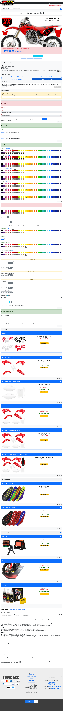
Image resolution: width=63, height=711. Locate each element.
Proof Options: (5, 93)
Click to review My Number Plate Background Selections (14, 51)
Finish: (2, 135)
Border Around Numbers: (6, 242)
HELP (55, 3)
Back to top (60, 121)
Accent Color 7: (4, 188)
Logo (3, 262)
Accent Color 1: (5, 148)
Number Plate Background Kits (16, 10)
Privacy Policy (31, 680)
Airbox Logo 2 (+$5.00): (5, 286)
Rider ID (24, 3)
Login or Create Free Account (55, 5)
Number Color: (5, 228)
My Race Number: (4, 217)
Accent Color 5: (4, 175)
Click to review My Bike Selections (9, 50)
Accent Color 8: (5, 194)
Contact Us (36, 1)
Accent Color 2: (5, 155)
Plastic (29, 3)
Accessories (40, 3)
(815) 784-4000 (50, 686)
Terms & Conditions (31, 682)
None (11, 262)
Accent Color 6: (6, 181)
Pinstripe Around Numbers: (7, 250)
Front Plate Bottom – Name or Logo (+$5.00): (9, 265)
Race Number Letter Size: (5, 222)
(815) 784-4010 (58, 686)
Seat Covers (34, 3)
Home (31, 1)
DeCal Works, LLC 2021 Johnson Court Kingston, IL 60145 (52, 683)
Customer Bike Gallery (52, 1)
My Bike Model (3, 114)
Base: (2, 129)
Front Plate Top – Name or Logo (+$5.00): (8, 261)
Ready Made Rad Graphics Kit (16, 79)
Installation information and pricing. (9, 637)
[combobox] (31, 238)
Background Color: (5, 208)
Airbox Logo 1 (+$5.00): (5, 281)
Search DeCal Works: (5, 8)
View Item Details (43, 343)
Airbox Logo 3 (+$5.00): (5, 290)
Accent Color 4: (6, 168)
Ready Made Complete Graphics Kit (16, 76)
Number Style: (3, 236)
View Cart (60, 1)
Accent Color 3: (4, 161)
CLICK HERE (44, 119)
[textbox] (31, 238)
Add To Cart (58, 86)
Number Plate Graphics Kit (47, 79)
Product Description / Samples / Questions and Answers (31, 58)
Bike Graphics (18, 3)
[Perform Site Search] (61, 9)
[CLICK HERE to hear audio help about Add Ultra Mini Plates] (9, 302)
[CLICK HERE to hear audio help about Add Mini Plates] (7, 295)
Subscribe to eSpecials (31, 676)
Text (7, 262)
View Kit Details (44, 367)
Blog (45, 1)
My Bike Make (3, 110)
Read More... (59, 71)
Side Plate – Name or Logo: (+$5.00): (7, 273)
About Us (31, 678)
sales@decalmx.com (55, 688)
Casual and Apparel (48, 3)
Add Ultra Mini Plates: (5, 301)
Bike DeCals (6, 10)
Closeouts (60, 3)
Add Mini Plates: (4, 295)
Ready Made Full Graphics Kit (46, 76)
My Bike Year (3, 107)
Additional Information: (5, 315)
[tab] (4, 610)
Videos (41, 1)
